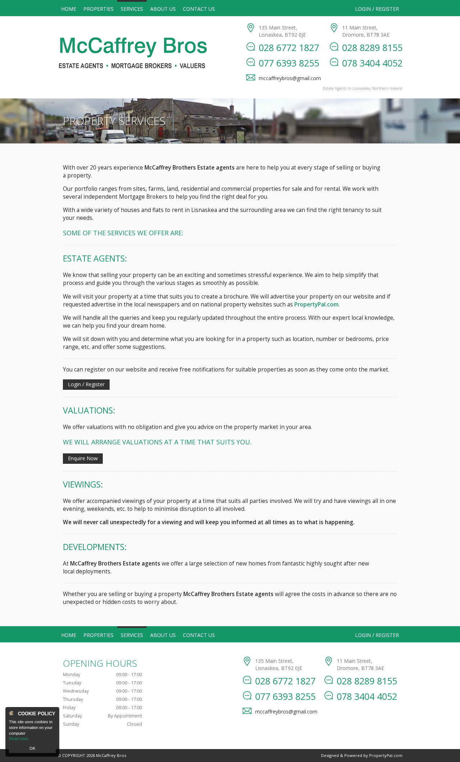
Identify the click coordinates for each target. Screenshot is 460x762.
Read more (18, 738)
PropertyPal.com (385, 755)
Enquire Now (83, 458)
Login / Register (377, 8)
